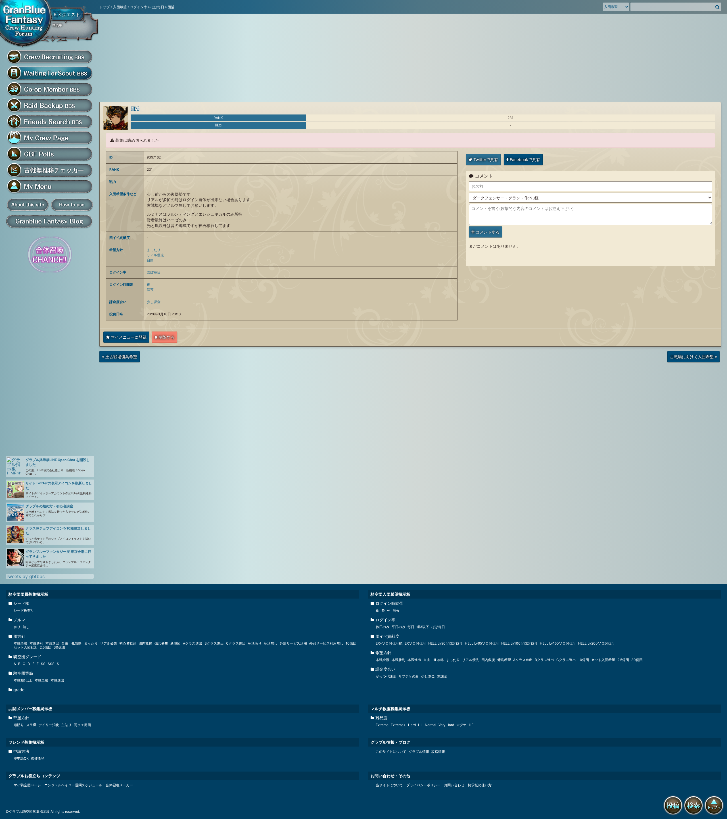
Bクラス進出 (214, 643)
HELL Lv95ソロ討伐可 (482, 643)
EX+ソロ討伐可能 (389, 643)
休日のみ (382, 627)
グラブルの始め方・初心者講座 (49, 506)
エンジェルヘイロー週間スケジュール (73, 785)
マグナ (461, 725)
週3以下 (423, 627)
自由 (150, 260)
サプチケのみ (408, 676)
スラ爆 (31, 725)
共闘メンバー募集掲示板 (30, 708)
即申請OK (21, 758)
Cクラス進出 (236, 643)
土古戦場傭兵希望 (119, 358)
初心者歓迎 (127, 643)
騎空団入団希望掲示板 (390, 594)
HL (420, 725)
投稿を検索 (695, 815)
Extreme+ (398, 725)
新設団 (175, 643)
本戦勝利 (36, 643)
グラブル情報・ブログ (390, 742)
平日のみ (398, 627)
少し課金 (153, 302)
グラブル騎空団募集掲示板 (27, 24)
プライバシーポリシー (423, 785)
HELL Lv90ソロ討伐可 (445, 643)
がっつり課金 (386, 676)
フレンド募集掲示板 (26, 742)
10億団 (351, 643)
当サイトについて (389, 785)
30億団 (59, 647)
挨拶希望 (38, 758)
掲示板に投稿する (674, 815)
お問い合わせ (454, 785)
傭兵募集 (161, 643)
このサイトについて (391, 751)
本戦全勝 (20, 643)
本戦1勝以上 (23, 680)
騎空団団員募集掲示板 (28, 594)
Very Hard (446, 725)
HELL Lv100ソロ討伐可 (519, 643)
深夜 (150, 289)
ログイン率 (138, 7)
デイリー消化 (49, 725)
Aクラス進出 (192, 643)
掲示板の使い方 (480, 785)
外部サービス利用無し (326, 643)
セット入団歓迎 (25, 647)
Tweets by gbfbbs (25, 576)
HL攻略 (76, 643)
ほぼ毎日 (157, 7)
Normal (430, 725)
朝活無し (270, 643)
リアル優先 (155, 255)
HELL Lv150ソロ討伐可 (558, 643)
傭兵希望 (504, 660)
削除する (166, 337)
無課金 (442, 676)
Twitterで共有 (485, 159)
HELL (473, 725)
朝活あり (255, 643)
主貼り (66, 725)
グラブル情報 (419, 751)
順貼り (19, 725)
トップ (104, 7)
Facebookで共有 (524, 159)
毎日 (411, 627)
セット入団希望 (603, 660)
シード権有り (24, 610)
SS (43, 664)
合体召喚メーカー (119, 785)
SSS (51, 664)
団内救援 (145, 643)
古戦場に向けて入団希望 (692, 358)
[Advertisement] (48, 365)
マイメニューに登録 (128, 337)
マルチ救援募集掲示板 (390, 708)
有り (17, 627)
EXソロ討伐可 (415, 643)
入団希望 (120, 7)
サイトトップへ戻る (715, 815)
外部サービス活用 (293, 643)
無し (26, 627)
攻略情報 (438, 751)
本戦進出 (52, 643)
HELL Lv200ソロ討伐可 (596, 643)
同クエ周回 (82, 725)
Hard (412, 725)
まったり (153, 250)
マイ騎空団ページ (27, 785)
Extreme (382, 725)
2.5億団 (45, 647)
